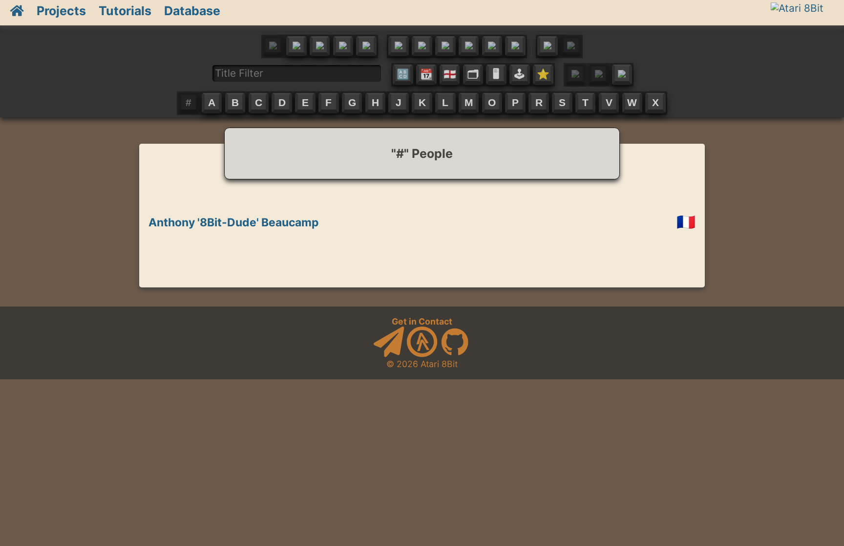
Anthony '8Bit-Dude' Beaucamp (233, 222)
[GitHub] (455, 354)
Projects (61, 10)
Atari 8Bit (439, 364)
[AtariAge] (422, 354)
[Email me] (389, 354)
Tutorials (125, 10)
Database (192, 10)
